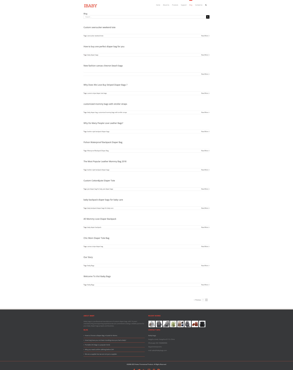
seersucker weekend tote (95, 36)
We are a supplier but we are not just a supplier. (101, 354)
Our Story (88, 257)
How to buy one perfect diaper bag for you (104, 46)
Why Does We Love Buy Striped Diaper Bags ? (105, 84)
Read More (204, 36)
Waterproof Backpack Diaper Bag (98, 151)
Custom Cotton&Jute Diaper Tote (99, 180)
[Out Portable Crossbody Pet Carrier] (151, 324)
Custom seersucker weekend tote (99, 27)
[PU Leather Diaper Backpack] (194, 324)
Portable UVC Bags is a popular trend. (97, 345)
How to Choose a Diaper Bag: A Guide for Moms (101, 335)
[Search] (206, 4)
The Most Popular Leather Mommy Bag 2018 (105, 161)
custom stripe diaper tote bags (97, 93)
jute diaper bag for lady (94, 189)
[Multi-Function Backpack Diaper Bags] (187, 324)
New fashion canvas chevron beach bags (103, 65)
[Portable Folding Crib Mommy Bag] (158, 324)
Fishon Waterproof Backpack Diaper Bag (103, 142)
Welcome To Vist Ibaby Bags (97, 276)
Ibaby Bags (90, 266)
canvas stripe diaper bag (95, 246)
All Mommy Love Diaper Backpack (100, 218)
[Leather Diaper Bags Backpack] (202, 324)
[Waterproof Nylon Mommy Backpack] (180, 324)
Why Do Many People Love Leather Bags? (103, 123)
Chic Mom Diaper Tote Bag (96, 238)
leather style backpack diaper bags (98, 131)
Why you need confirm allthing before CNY (99, 349)
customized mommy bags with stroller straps (105, 104)
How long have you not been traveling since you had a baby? (105, 340)
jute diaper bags (108, 189)
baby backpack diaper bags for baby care (103, 199)
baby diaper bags (92, 55)
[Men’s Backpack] (166, 324)
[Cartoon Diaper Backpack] (173, 324)
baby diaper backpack (94, 227)
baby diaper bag (92, 112)
